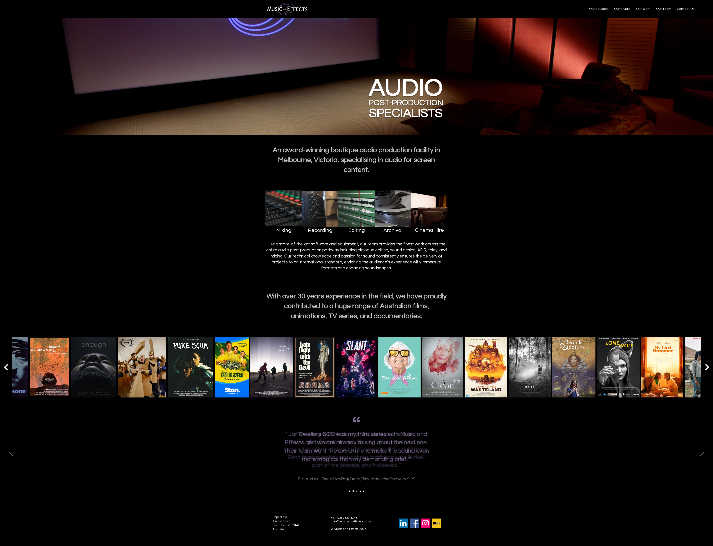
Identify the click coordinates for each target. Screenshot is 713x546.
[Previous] (11, 452)
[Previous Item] (6, 367)
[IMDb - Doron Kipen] (436, 523)
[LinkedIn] (403, 523)
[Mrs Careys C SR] (356, 491)
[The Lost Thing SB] (360, 491)
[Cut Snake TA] (363, 491)
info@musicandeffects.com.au (351, 521)
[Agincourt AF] (349, 491)
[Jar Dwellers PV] (353, 491)
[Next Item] (707, 367)
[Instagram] (425, 523)
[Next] (702, 452)
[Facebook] (414, 523)
